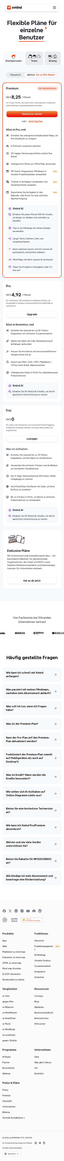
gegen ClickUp (9, 1040)
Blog (36, 1001)
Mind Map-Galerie (18, 675)
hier (14, 808)
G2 (36, 1068)
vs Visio (6, 996)
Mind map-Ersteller (11, 968)
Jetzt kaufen (35, 121)
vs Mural (6, 1024)
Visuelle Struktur (42, 960)
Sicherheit (39, 977)
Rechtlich (39, 1073)
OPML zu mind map (11, 963)
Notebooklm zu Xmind (13, 980)
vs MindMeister (9, 1013)
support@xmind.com (12, 712)
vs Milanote (8, 1007)
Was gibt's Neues (42, 1062)
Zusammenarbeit (42, 966)
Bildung (6, 1112)
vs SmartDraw (9, 1018)
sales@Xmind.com (26, 865)
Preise (5, 1090)
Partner (6, 1062)
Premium (6, 1095)
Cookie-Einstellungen (12, 1148)
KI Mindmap (40, 955)
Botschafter (8, 1068)
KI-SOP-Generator (11, 974)
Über (36, 1057)
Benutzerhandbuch (28, 669)
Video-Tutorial (50, 669)
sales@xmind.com (11, 811)
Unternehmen (8, 1107)
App (4, 941)
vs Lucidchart (8, 1035)
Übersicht (39, 941)
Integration (39, 972)
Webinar (6, 1073)
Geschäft (7, 1101)
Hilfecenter (39, 1024)
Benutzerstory (41, 1018)
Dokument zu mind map (13, 957)
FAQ (57, 703)
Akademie (39, 1007)
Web (4, 946)
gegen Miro (8, 1001)
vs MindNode (8, 1029)
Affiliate (6, 1057)
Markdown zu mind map (13, 952)
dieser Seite (36, 822)
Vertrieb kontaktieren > (13, 1118)
